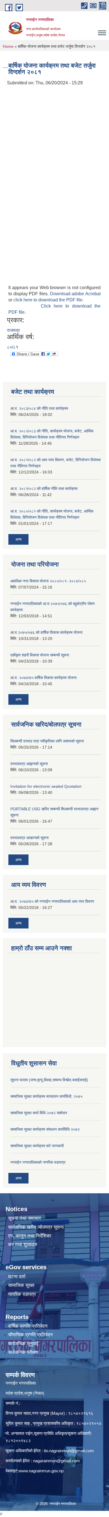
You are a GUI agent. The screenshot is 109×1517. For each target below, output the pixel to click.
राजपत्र (13, 330)
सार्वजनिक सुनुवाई (23, 1343)
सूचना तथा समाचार (24, 1218)
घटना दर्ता (16, 1276)
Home (8, 46)
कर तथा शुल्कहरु (22, 1244)
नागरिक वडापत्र (22, 1294)
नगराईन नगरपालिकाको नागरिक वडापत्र (37, 1162)
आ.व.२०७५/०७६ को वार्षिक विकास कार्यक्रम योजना (46, 632)
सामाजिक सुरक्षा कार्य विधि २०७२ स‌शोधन (38, 1113)
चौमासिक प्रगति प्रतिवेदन (30, 1334)
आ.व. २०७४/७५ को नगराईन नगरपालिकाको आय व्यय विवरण (52, 901)
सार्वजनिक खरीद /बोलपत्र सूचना (36, 1227)
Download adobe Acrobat (75, 293)
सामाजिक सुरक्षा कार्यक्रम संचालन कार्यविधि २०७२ (45, 1129)
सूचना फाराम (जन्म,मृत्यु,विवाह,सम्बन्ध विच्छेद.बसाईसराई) (49, 1080)
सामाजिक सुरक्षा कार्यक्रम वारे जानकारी (37, 1146)
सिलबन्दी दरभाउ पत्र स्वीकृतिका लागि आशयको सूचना (47, 741)
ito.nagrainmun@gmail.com (69, 1450)
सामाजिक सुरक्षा (21, 1285)
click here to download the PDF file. (48, 299)
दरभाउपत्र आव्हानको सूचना (29, 837)
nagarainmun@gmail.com (56, 1460)
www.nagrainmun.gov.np (41, 1470)
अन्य (18, 539)
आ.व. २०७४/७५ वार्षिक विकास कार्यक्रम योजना (43, 677)
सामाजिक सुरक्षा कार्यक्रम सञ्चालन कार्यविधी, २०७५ (46, 1096)
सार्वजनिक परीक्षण (23, 1352)
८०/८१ (12, 347)
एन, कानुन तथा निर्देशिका (29, 1236)
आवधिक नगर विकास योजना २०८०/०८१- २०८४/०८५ (48, 581)
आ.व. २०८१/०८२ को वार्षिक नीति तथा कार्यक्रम (43, 488)
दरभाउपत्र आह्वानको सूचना (29, 763)
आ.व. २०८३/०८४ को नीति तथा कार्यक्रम (39, 408)
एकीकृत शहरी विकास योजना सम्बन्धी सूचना (39, 655)
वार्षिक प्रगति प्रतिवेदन (28, 1326)
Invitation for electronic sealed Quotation (46, 786)
